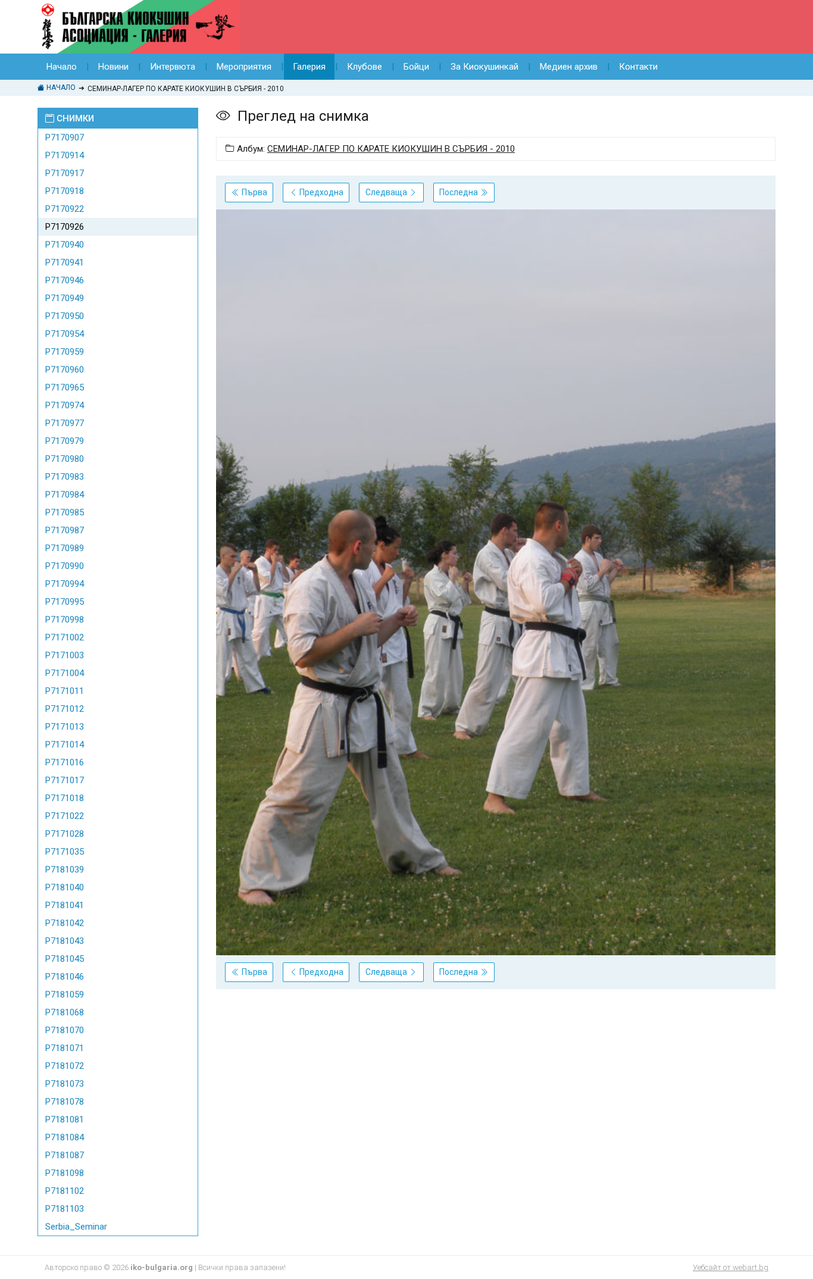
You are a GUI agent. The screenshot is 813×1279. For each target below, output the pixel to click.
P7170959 (64, 351)
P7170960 (64, 369)
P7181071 (64, 1048)
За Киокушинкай (484, 66)
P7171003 (64, 655)
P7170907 (64, 137)
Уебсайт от (730, 1267)
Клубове (364, 66)
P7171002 (64, 637)
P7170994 (64, 583)
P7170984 (64, 494)
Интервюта (172, 66)
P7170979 (64, 441)
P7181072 (64, 1066)
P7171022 (64, 816)
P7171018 (64, 798)
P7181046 (64, 976)
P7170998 (64, 619)
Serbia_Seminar (76, 1226)
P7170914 (64, 155)
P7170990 (64, 566)
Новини (113, 66)
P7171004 (64, 673)
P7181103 (64, 1208)
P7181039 (64, 869)
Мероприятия (244, 66)
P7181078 (64, 1101)
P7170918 (64, 191)
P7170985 (64, 512)
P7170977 (64, 423)
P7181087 (64, 1155)
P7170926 (64, 226)
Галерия (309, 66)
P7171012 (64, 708)
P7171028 (64, 833)
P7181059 (64, 994)
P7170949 (64, 298)
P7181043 (64, 941)
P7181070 (64, 1030)
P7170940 (64, 244)
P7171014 (64, 744)
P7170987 (64, 530)
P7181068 (64, 1012)
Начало (61, 66)
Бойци (416, 66)
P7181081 (64, 1119)
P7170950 (64, 316)
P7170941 (64, 262)
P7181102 (64, 1191)
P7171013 (64, 726)
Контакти (638, 66)
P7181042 (64, 923)
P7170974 (64, 405)
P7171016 (64, 762)
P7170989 (64, 548)
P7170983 (64, 476)
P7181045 (64, 958)
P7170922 (64, 209)
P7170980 (64, 459)
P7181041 (64, 905)
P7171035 (64, 851)
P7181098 (64, 1173)
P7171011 (64, 691)
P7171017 (64, 780)
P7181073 (64, 1083)
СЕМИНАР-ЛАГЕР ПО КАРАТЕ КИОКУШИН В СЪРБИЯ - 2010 (391, 148)
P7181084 (64, 1137)
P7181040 (64, 887)
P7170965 (64, 387)
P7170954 (64, 334)
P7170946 (64, 280)
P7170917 (64, 173)
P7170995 (64, 601)
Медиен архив (569, 66)
